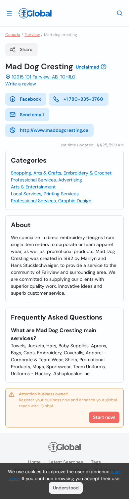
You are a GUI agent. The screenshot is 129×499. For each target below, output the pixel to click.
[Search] (119, 13)
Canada (12, 34)
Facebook (30, 99)
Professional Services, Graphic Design (51, 201)
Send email (32, 115)
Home (34, 462)
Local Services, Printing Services (45, 194)
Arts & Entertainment (33, 187)
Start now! (104, 417)
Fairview (32, 34)
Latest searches (66, 462)
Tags (96, 462)
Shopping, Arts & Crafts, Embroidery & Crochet (61, 173)
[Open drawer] (9, 13)
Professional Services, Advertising (46, 180)
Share (26, 49)
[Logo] (35, 13)
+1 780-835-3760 (83, 99)
